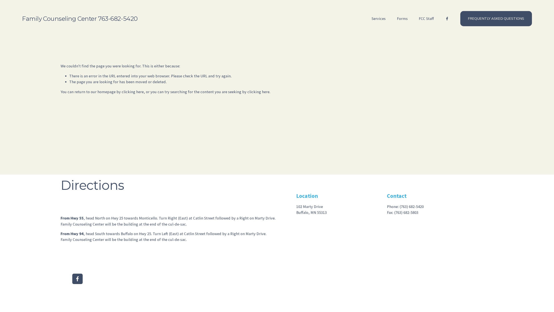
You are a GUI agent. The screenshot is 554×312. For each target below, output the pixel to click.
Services (379, 18)
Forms (402, 18)
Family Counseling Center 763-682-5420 (79, 18)
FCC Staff (426, 18)
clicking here (133, 91)
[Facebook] (447, 18)
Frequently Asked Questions (496, 18)
